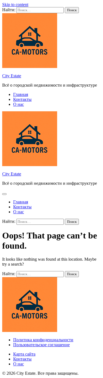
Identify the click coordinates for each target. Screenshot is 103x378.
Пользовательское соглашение (41, 344)
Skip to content (15, 4)
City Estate (11, 75)
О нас (18, 104)
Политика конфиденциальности (43, 339)
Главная (20, 94)
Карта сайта (24, 354)
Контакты (22, 99)
